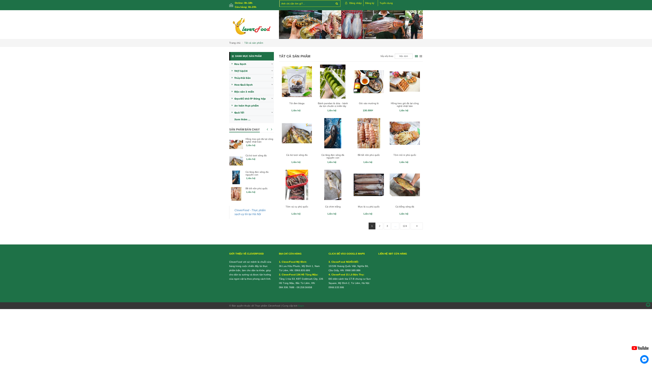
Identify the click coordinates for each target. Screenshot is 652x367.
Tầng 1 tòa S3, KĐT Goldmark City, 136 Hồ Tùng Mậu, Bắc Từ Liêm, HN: (301, 278)
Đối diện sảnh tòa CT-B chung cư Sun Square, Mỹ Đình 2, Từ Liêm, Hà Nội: (350, 278)
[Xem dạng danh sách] (420, 56)
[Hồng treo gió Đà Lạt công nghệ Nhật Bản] (236, 144)
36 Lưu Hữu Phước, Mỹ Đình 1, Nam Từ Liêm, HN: (299, 266)
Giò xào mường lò (369, 103)
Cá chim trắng (333, 206)
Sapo (301, 305)
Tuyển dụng (386, 3)
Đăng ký (369, 3)
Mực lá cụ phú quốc (369, 206)
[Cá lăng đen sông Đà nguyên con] (236, 177)
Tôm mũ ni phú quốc (404, 155)
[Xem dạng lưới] (416, 56)
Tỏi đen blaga (296, 103)
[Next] (417, 226)
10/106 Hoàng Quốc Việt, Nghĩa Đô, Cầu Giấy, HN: (349, 266)
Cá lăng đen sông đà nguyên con (332, 156)
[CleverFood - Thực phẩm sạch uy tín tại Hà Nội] (251, 26)
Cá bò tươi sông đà (296, 155)
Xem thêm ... (242, 119)
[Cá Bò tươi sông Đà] (236, 161)
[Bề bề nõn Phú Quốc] (236, 194)
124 (405, 226)
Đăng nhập (355, 3)
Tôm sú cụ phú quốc (297, 206)
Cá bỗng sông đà (404, 206)
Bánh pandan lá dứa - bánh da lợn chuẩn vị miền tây (333, 104)
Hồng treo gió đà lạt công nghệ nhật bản (405, 104)
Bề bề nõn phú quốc (369, 155)
